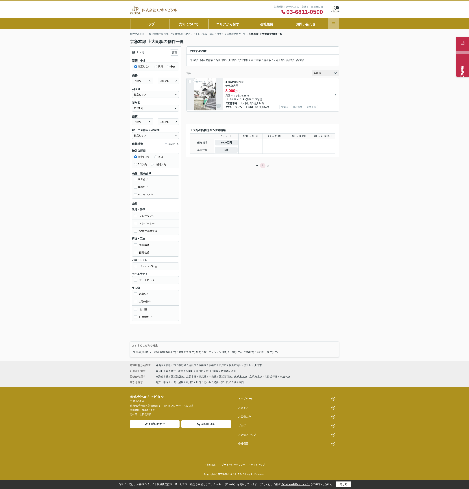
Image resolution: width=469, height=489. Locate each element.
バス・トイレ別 (148, 266)
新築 (160, 66)
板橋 (181, 370)
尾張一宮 (218, 382)
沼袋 (180, 382)
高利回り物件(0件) (267, 352)
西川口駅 (220, 60)
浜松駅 (290, 60)
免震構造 (144, 244)
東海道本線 (162, 376)
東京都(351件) (141, 352)
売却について (189, 24)
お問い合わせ (306, 24)
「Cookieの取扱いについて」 (295, 484)
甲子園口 (239, 382)
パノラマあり (145, 194)
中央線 (213, 376)
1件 (226, 149)
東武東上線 (241, 376)
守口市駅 (243, 60)
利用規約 (211, 464)
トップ (150, 24)
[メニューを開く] (333, 23)
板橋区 (202, 365)
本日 (160, 156)
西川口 (189, 382)
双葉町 (190, 370)
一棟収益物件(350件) (164, 352)
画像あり (143, 179)
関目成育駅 (206, 60)
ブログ (242, 425)
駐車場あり (145, 316)
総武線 (203, 376)
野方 (174, 370)
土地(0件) (235, 352)
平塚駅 (194, 60)
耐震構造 (144, 252)
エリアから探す (227, 24)
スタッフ (243, 407)
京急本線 (232, 103)
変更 (174, 52)
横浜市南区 (233, 82)
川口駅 (232, 60)
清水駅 (267, 60)
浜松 (228, 382)
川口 (198, 382)
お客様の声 (244, 416)
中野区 (182, 365)
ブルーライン (235, 107)
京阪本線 (191, 376)
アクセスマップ (247, 434)
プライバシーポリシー (233, 464)
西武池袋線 (177, 376)
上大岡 (244, 103)
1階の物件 (145, 301)
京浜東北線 (256, 376)
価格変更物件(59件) (189, 352)
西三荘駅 (256, 60)
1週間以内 (160, 164)
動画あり (143, 186)
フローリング (147, 215)
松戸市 (222, 365)
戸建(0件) (248, 352)
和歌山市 (171, 365)
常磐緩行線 (271, 376)
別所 (241, 82)
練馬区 (159, 365)
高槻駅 (300, 60)
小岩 (173, 382)
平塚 (165, 382)
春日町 (160, 370)
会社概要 (266, 24)
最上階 (143, 309)
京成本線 (285, 376)
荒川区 (248, 365)
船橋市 (212, 365)
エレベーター (147, 223)
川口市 (258, 365)
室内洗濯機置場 (148, 231)
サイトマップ (258, 464)
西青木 (225, 370)
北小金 (207, 382)
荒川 (209, 370)
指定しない (144, 66)
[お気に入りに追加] (218, 106)
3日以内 (142, 164)
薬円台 (200, 370)
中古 (173, 66)
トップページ (246, 398)
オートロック (147, 280)
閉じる (343, 484)
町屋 (216, 370)
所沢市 (192, 365)
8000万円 (226, 142)
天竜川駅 (279, 60)
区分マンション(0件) (215, 352)
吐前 (233, 370)
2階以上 (143, 293)
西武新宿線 (225, 376)
